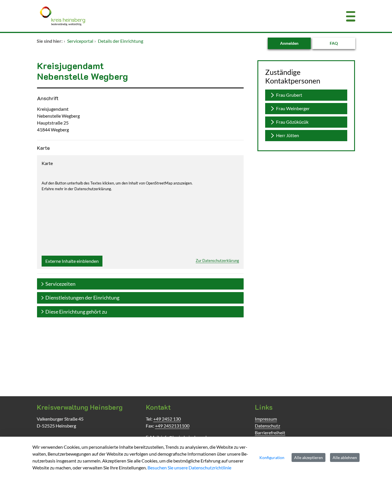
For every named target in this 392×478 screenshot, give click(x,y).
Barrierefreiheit (270, 432)
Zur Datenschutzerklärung (217, 260)
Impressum (266, 418)
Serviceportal (80, 41)
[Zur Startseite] (169, 16)
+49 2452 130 (167, 418)
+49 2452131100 (172, 425)
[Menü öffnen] (350, 16)
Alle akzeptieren (308, 457)
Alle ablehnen (345, 457)
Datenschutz (267, 425)
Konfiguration (271, 457)
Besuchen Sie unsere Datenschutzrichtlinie (189, 467)
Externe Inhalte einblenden (72, 261)
